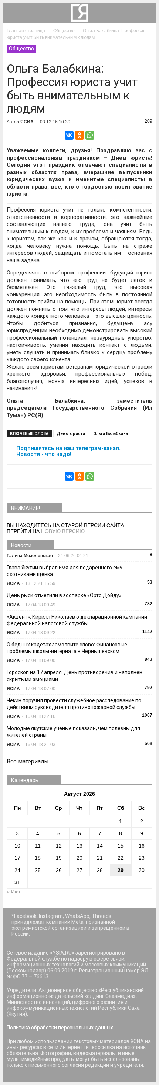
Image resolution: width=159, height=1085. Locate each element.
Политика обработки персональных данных (60, 1028)
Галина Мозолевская (30, 555)
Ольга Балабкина (110, 433)
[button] (145, 13)
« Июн (14, 892)
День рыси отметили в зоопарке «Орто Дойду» (64, 595)
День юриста (71, 433)
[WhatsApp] (89, 135)
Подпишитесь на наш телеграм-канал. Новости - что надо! (68, 451)
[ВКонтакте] (69, 135)
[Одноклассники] (79, 135)
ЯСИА (27, 121)
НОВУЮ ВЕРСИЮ (63, 531)
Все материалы (28, 761)
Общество (21, 48)
